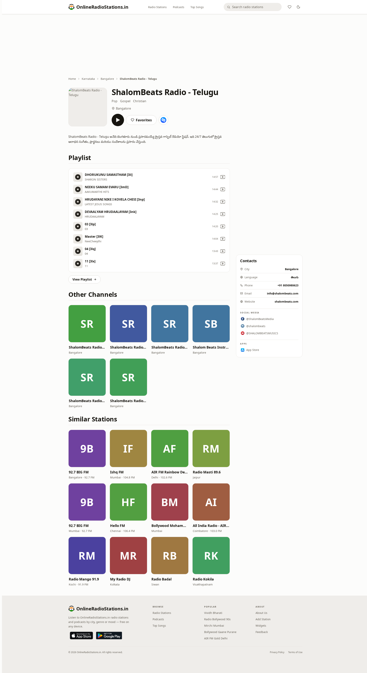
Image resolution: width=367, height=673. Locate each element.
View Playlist (82, 279)
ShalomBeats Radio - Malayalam (128, 400)
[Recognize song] (163, 120)
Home (72, 79)
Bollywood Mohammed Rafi (169, 525)
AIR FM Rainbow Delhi (169, 472)
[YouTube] (222, 177)
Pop (114, 101)
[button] (87, 323)
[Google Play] (109, 635)
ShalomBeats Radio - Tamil (87, 400)
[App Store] (81, 635)
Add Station (263, 619)
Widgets (261, 625)
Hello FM (117, 525)
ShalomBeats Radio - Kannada (87, 347)
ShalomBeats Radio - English (169, 347)
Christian (139, 101)
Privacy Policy (277, 652)
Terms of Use (295, 652)
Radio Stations (157, 7)
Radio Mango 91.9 (84, 579)
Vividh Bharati (213, 613)
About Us (261, 613)
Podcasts (178, 7)
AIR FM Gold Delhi (216, 638)
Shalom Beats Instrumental (211, 347)
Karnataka (88, 79)
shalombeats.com (286, 301)
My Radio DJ (120, 579)
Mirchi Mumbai (214, 625)
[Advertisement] (185, 46)
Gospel (125, 101)
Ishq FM (117, 472)
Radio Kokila (203, 579)
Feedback (262, 632)
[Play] (118, 120)
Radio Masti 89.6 (207, 472)
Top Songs (197, 7)
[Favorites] (289, 7)
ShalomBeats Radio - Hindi (128, 347)
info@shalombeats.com (282, 293)
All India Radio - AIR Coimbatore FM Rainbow (211, 525)
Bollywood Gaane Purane (220, 632)
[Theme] (298, 7)
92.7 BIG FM (79, 472)
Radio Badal (161, 579)
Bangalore (107, 79)
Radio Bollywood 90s (217, 619)
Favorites (144, 120)
